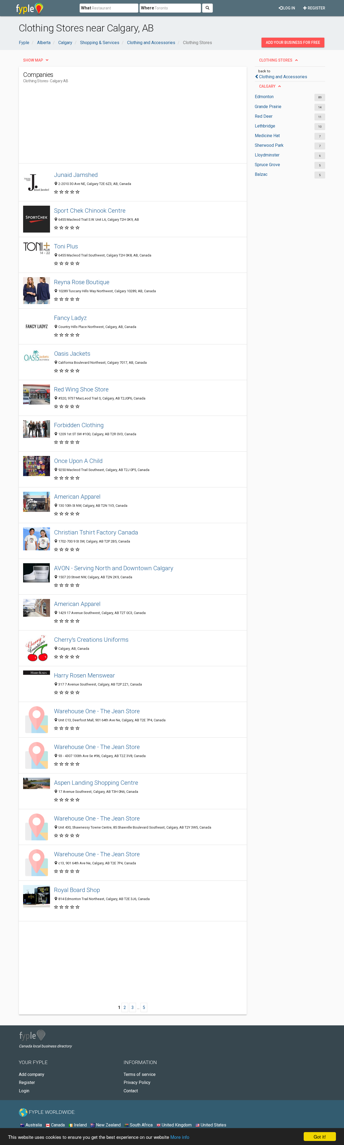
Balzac (261, 174)
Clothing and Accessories (283, 76)
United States (213, 1125)
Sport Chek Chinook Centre (90, 210)
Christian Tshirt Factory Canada (96, 532)
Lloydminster (267, 155)
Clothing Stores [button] (275, 60)
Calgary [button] (267, 86)
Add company (31, 1074)
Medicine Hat (267, 135)
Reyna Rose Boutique (81, 282)
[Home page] (30, 8)
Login (24, 1090)
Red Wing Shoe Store (81, 389)
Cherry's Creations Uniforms (91, 639)
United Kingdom (176, 1125)
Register (316, 8)
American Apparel (77, 496)
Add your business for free (293, 42)
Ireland (80, 1125)
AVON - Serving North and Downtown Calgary (113, 568)
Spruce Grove (267, 164)
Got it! (320, 1136)
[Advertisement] (121, 125)
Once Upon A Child (78, 460)
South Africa (141, 1125)
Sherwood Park (269, 145)
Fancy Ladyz (70, 317)
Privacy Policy (137, 1082)
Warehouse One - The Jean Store (97, 711)
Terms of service (140, 1074)
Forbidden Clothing (79, 425)
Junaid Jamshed (76, 174)
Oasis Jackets (72, 353)
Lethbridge (265, 126)
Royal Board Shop (77, 889)
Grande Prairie (268, 106)
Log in (288, 8)
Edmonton (264, 96)
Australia (33, 1125)
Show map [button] (33, 60)
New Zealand (108, 1125)
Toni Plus (66, 246)
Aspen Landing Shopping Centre (96, 782)
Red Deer (264, 116)
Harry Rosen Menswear (84, 675)
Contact (131, 1090)
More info (179, 1136)
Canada (57, 1125)
